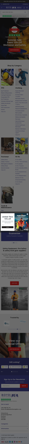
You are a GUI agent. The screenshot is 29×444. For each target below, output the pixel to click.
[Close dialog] (27, 214)
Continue (7, 227)
